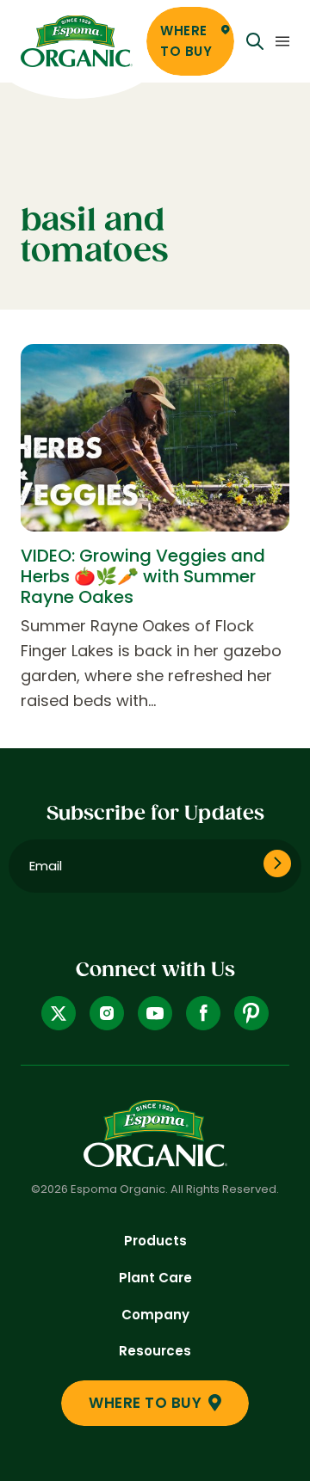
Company (155, 1315)
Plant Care (155, 1278)
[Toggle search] (255, 41)
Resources (155, 1351)
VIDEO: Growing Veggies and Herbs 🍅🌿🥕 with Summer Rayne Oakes (143, 576)
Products (155, 1241)
